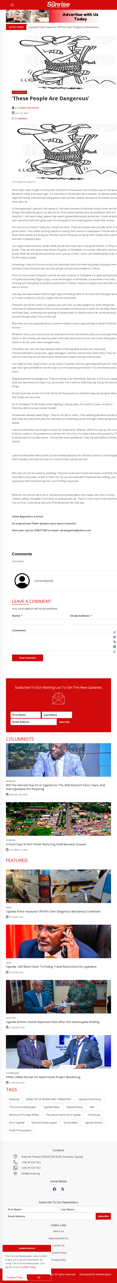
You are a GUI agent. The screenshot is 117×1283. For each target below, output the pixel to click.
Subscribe (64, 721)
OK (39, 1277)
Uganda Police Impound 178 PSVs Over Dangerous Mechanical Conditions (69, 27)
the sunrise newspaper (22, 1107)
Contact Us (58, 1245)
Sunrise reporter (28, 107)
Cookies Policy (59, 1252)
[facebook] (114, 636)
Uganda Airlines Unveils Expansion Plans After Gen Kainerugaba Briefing (52, 1022)
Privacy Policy (58, 1260)
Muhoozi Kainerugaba (44, 1122)
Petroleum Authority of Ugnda (63, 1114)
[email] (114, 631)
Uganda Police (74, 1107)
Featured (14, 1099)
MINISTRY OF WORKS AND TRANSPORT (48, 1099)
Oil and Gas (94, 1114)
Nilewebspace (103, 1274)
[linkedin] (114, 646)
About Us (58, 1231)
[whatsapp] (114, 651)
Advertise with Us (59, 1238)
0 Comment (21, 118)
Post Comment (27, 657)
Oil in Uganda (16, 1122)
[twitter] (114, 641)
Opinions (11, 781)
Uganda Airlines (94, 1122)
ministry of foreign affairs (24, 1114)
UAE (92, 1107)
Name (17, 616)
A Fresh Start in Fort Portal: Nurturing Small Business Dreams (46, 844)
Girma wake (71, 1122)
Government (13, 1073)
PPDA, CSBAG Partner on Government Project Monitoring (43, 1077)
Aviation (10, 1018)
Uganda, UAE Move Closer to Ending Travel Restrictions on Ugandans (51, 966)
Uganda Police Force (89, 1099)
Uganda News (51, 1107)
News (8, 907)
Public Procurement (20, 1130)
